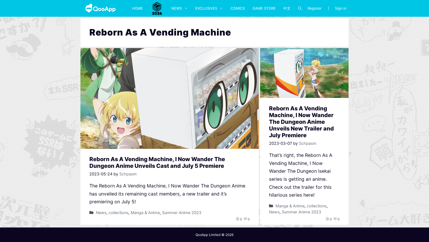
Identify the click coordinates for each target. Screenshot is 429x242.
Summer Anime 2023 (181, 212)
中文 (286, 8)
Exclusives (206, 8)
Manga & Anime (145, 212)
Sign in (340, 8)
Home (137, 8)
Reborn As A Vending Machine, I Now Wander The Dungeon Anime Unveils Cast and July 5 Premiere (157, 162)
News (176, 8)
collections (118, 212)
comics (238, 8)
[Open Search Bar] (299, 8)
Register (315, 8)
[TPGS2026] (157, 8)
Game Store (264, 8)
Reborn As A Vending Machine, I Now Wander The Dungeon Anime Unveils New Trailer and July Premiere (301, 122)
